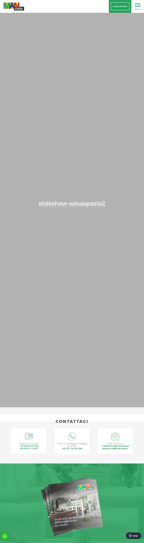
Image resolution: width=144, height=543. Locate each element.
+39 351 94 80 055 (72, 448)
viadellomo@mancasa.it (115, 446)
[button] (4, 536)
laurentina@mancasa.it (115, 448)
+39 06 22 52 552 (28, 446)
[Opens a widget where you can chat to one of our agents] (133, 535)
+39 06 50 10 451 (28, 448)
